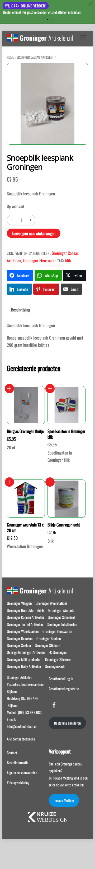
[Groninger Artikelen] (40, 39)
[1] (47, 19)
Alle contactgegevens (21, 739)
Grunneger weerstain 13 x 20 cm (25, 527)
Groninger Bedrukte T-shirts (25, 610)
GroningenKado (55, 666)
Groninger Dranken (19, 638)
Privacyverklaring (18, 782)
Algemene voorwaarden (22, 772)
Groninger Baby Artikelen (24, 666)
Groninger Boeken (48, 638)
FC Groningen (57, 652)
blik (68, 260)
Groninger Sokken (19, 645)
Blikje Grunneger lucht (64, 525)
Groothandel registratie (64, 688)
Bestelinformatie (17, 762)
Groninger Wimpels (61, 610)
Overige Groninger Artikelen (26, 652)
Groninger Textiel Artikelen (25, 624)
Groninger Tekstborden (62, 624)
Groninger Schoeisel (61, 617)
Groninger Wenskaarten (23, 631)
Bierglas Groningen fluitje (25, 431)
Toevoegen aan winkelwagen (33, 233)
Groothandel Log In (61, 678)
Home (10, 57)
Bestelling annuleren (67, 723)
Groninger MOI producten (24, 659)
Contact (12, 752)
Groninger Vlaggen (19, 603)
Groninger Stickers (47, 645)
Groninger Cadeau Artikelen (35, 57)
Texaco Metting (64, 800)
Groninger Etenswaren (39, 260)
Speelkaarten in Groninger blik (66, 434)
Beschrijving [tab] (20, 309)
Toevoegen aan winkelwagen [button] (9, 388)
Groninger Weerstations (51, 603)
